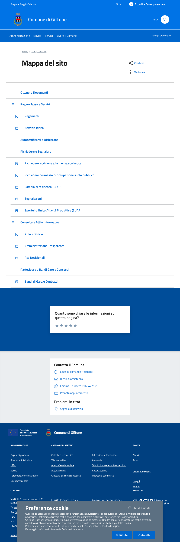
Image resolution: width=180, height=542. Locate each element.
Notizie (136, 455)
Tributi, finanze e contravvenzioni (109, 465)
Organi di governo (20, 455)
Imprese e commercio (103, 476)
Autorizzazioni (58, 470)
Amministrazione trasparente (107, 500)
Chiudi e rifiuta (144, 508)
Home (25, 51)
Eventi (136, 486)
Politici (14, 470)
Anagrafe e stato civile (62, 465)
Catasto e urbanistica (62, 455)
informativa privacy (73, 529)
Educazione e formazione (105, 455)
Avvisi (136, 460)
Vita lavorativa (58, 460)
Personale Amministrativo (24, 476)
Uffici (13, 465)
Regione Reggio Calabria (23, 4)
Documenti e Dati (19, 481)
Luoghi (136, 481)
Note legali (16, 535)
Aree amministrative (21, 460)
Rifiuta (125, 535)
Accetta (148, 535)
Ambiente (97, 460)
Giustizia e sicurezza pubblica (66, 476)
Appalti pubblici (99, 470)
